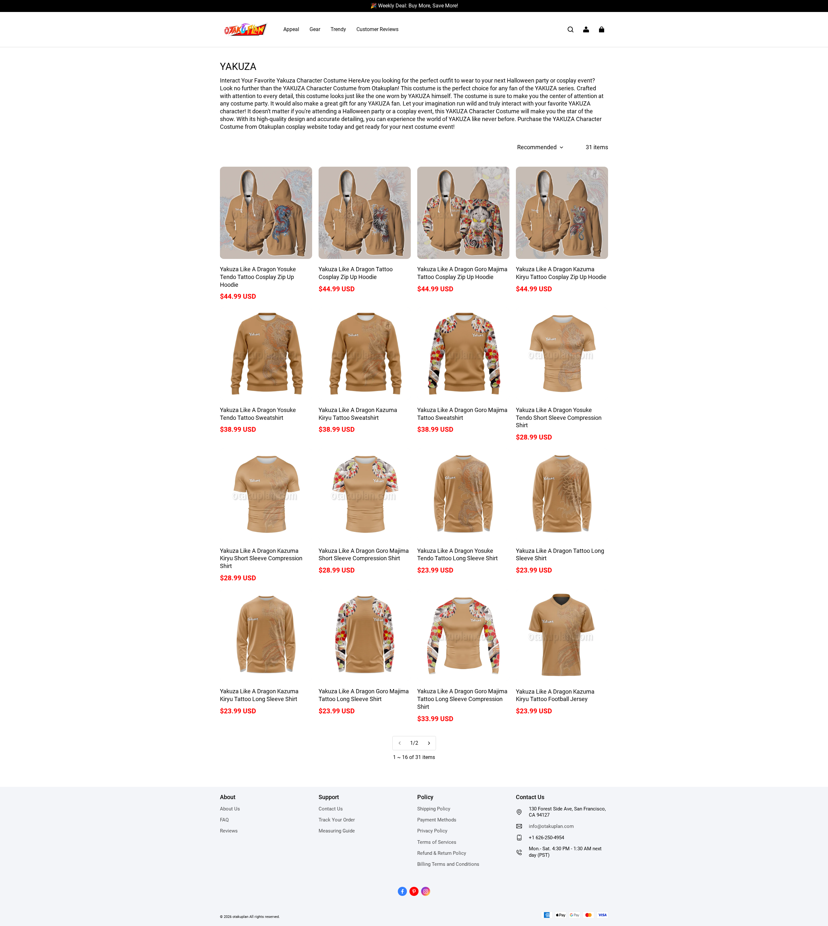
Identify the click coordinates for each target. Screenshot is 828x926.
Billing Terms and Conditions (448, 864)
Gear (315, 29)
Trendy (338, 29)
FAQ (224, 820)
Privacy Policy (432, 831)
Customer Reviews (377, 29)
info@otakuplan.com (551, 826)
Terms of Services (436, 842)
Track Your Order (337, 820)
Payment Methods (436, 820)
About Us (230, 809)
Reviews (229, 831)
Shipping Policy (433, 809)
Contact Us (331, 809)
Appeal (291, 29)
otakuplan (240, 916)
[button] (570, 29)
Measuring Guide (337, 831)
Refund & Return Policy (441, 853)
